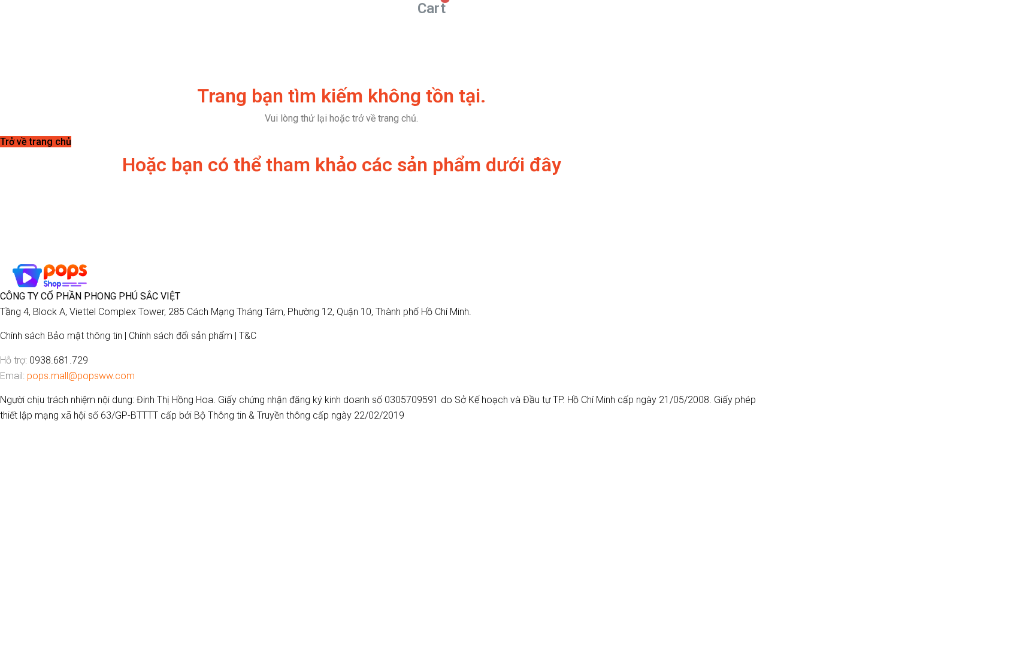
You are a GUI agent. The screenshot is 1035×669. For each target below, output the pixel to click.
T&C (247, 335)
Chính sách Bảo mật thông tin (61, 335)
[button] (35, 141)
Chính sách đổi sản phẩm (180, 335)
